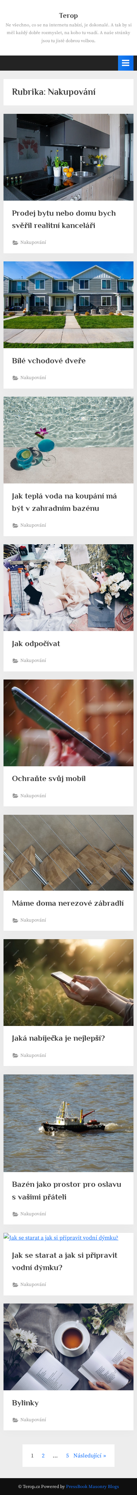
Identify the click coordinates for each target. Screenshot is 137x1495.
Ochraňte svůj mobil (49, 778)
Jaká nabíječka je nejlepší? (58, 1037)
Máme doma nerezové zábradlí (68, 903)
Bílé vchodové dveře (49, 360)
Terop (68, 15)
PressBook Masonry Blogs (92, 1486)
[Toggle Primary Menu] (125, 63)
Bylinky (25, 1402)
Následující (87, 1455)
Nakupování (33, 243)
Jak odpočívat (36, 643)
